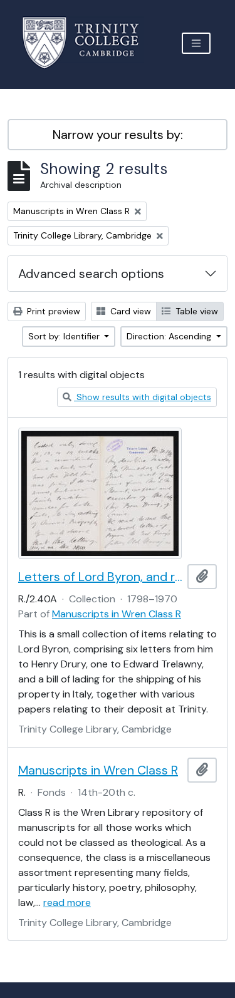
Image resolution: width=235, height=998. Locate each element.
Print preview (52, 311)
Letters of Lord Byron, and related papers (100, 576)
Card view (129, 311)
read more (67, 902)
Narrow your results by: (118, 134)
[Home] (88, 43)
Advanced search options (91, 273)
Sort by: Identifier (65, 336)
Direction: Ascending (170, 336)
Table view (195, 311)
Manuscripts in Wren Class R (116, 613)
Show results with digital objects (142, 397)
